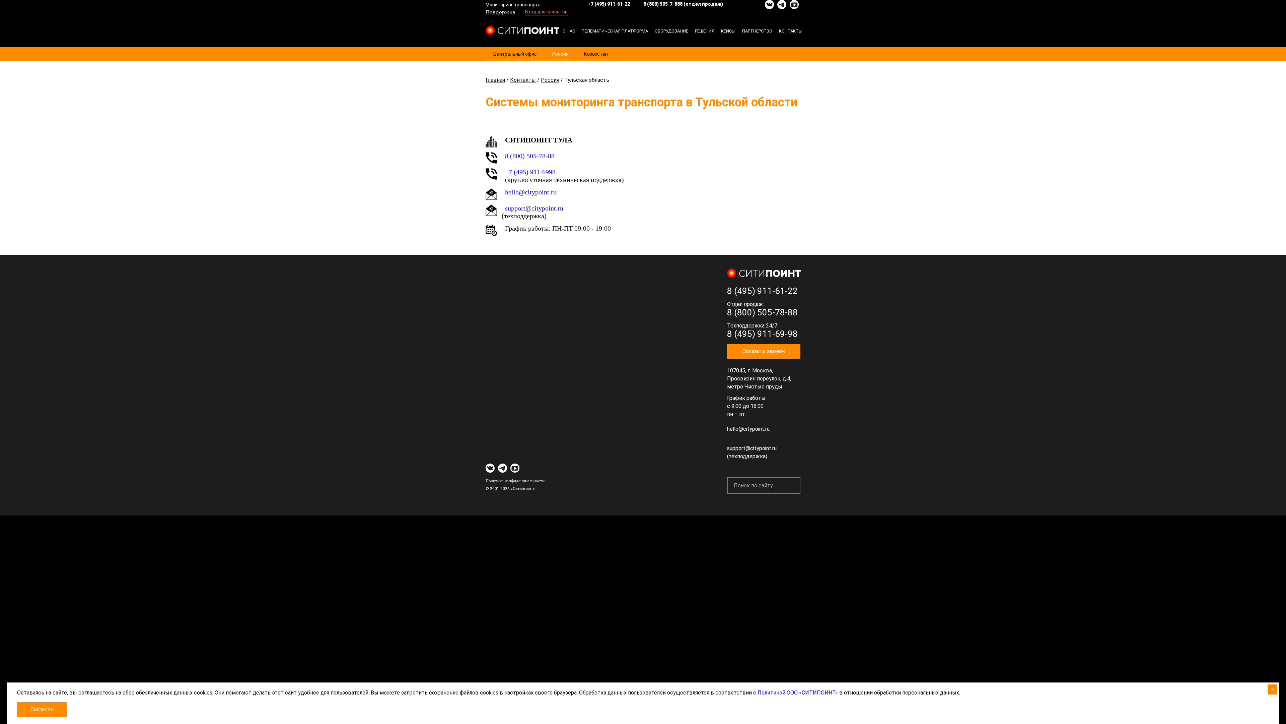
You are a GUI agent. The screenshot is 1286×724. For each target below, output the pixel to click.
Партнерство (757, 31)
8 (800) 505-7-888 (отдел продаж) (683, 4)
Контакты (790, 31)
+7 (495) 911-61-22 (609, 4)
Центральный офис (515, 54)
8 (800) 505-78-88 (530, 156)
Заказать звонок (764, 351)
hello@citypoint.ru (531, 192)
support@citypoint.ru (534, 208)
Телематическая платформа (615, 31)
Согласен (42, 709)
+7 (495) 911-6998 (530, 172)
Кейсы (728, 31)
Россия (560, 54)
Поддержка (500, 12)
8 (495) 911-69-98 (762, 334)
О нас (569, 31)
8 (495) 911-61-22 (762, 291)
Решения (704, 31)
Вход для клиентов (546, 11)
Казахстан (596, 54)
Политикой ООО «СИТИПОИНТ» (798, 692)
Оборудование (671, 31)
